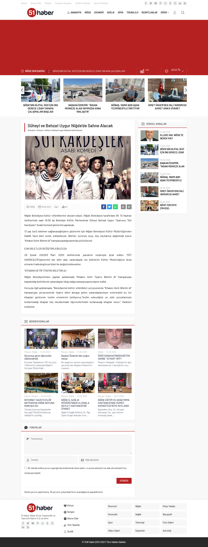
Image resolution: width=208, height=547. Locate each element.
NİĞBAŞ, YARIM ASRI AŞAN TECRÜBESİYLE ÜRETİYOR (125, 107)
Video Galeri (114, 530)
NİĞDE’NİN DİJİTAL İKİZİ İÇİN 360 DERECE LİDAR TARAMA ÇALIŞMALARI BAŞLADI (40, 108)
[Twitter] (151, 3)
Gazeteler (140, 530)
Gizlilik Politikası (82, 3)
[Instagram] (175, 3)
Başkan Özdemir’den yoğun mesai (75, 357)
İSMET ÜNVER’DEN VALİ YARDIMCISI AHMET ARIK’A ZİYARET (167, 107)
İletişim (48, 3)
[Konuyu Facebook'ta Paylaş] (103, 206)
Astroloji (167, 530)
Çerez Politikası (101, 3)
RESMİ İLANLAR (149, 12)
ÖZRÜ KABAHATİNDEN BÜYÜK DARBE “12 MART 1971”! (114, 357)
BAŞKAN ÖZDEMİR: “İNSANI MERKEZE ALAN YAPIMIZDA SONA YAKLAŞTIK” (90, 71)
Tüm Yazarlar (73, 525)
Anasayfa (31, 130)
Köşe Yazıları (169, 506)
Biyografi (167, 514)
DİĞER (164, 12)
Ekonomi (112, 506)
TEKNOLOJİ (132, 12)
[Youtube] (156, 3)
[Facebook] (146, 3)
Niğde (32, 207)
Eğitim (27, 396)
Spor (110, 522)
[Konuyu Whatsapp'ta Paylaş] (115, 206)
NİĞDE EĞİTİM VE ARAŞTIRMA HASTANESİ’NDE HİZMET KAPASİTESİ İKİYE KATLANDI (114, 402)
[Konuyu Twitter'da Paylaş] (109, 206)
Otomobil (112, 514)
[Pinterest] (160, 3)
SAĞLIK (111, 12)
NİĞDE (88, 12)
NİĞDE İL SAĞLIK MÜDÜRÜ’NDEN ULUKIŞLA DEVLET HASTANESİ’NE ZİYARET (75, 404)
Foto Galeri (168, 522)
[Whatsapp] (165, 3)
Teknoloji (139, 522)
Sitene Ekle (36, 3)
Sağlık (138, 514)
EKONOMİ (99, 12)
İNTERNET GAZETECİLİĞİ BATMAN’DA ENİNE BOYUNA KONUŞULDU (39, 402)
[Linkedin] (180, 3)
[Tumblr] (170, 3)
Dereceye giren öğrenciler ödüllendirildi (38, 357)
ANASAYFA (76, 12)
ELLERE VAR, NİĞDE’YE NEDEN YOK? (171, 137)
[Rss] (185, 3)
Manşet (40, 130)
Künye (24, 3)
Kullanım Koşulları (63, 3)
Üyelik (70, 531)
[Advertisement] (104, 42)
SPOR (120, 12)
